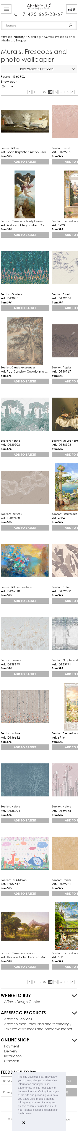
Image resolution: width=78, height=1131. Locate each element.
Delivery (10, 1051)
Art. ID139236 (61, 298)
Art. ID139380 (61, 591)
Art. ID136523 (61, 444)
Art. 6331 (58, 957)
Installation (13, 1056)
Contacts (11, 1061)
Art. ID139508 (10, 444)
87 (45, 92)
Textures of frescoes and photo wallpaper (38, 1029)
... (40, 92)
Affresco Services (18, 1019)
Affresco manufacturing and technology (38, 1024)
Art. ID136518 (10, 591)
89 (55, 92)
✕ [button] (24, 1122)
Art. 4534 (58, 518)
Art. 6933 (58, 225)
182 (66, 92)
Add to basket (25, 161)
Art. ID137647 (10, 884)
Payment (11, 1046)
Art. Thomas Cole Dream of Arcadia (27, 957)
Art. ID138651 (10, 298)
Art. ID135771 (61, 664)
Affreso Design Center (22, 1001)
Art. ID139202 (61, 152)
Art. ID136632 (10, 737)
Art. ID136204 (10, 811)
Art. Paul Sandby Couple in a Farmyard (30, 371)
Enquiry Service (39, 12)
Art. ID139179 (10, 664)
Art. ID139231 (61, 884)
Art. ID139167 (61, 371)
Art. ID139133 (10, 518)
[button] (33, 1113)
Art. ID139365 (61, 811)
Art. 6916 (58, 737)
